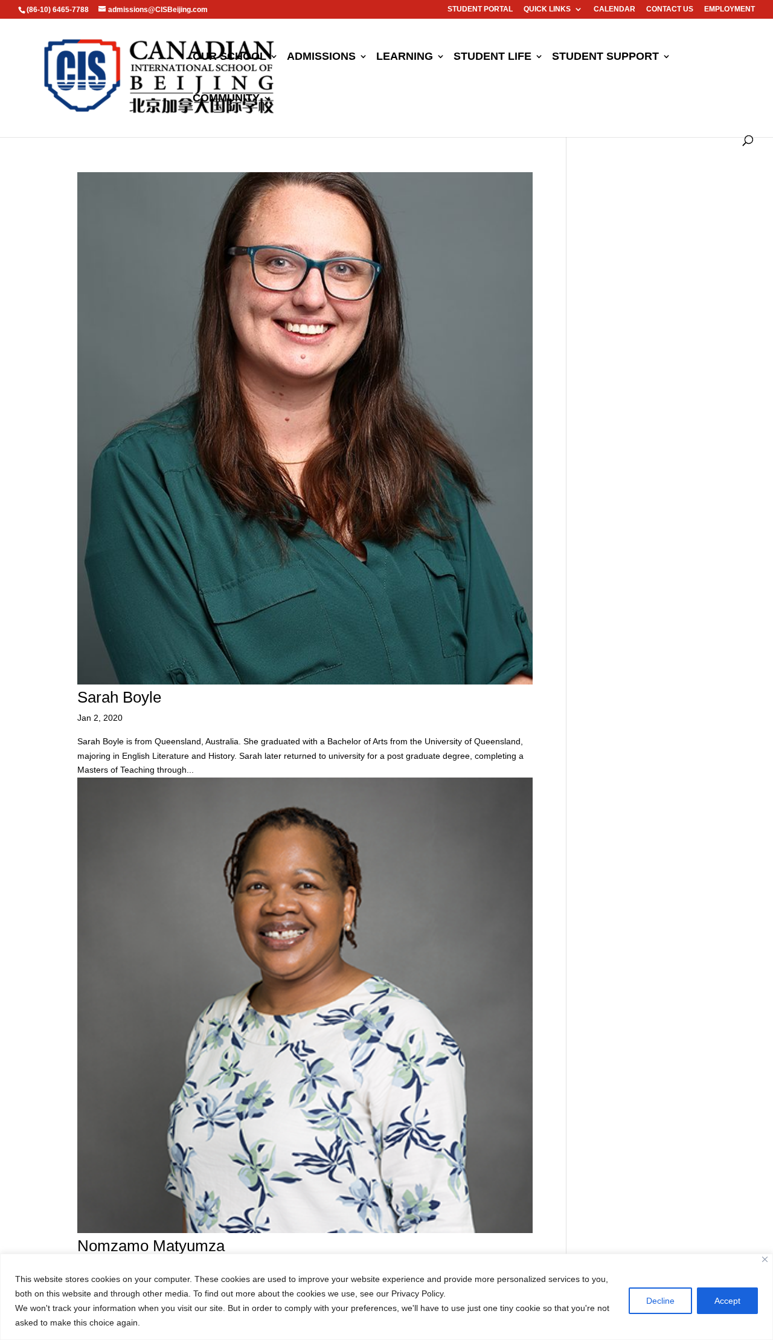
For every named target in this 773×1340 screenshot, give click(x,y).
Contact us (669, 9)
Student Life (492, 57)
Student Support (605, 57)
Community (226, 99)
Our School (229, 57)
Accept (727, 1301)
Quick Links (547, 9)
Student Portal (480, 9)
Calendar (614, 9)
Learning (404, 57)
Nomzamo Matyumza (151, 1246)
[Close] (765, 1259)
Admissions (321, 57)
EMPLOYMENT (729, 9)
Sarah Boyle (119, 697)
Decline (660, 1301)
